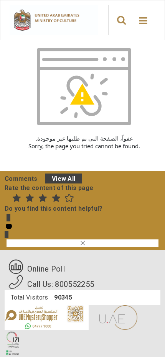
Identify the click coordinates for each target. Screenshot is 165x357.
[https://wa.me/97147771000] (47, 317)
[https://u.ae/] (118, 317)
